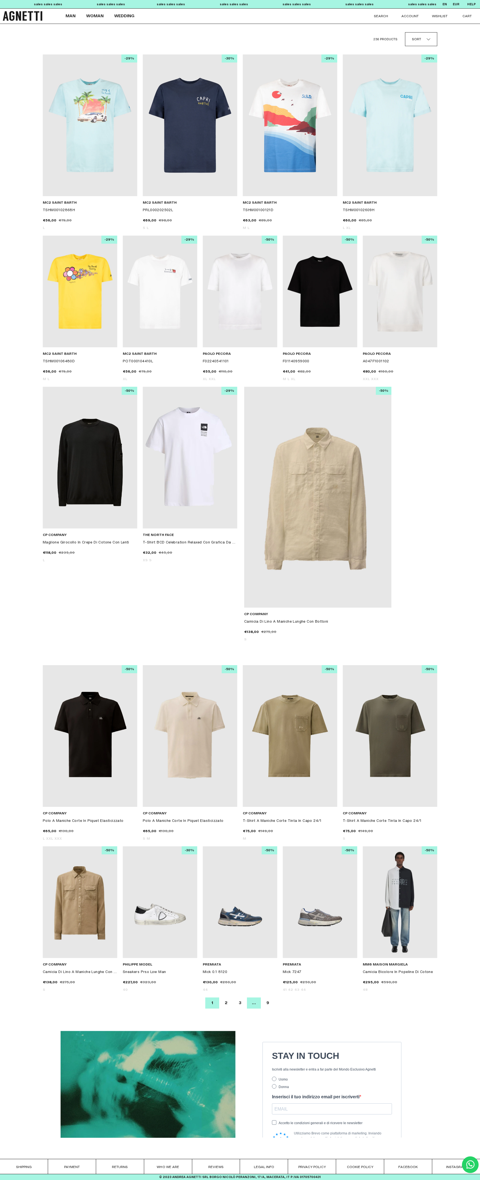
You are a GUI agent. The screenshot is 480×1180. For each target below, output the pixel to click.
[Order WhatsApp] (470, 1171)
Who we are (168, 1166)
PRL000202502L (158, 209)
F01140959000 (296, 360)
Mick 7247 (292, 971)
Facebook (408, 1166)
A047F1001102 (376, 360)
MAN (71, 16)
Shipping (24, 1166)
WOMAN (95, 16)
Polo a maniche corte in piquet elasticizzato (83, 820)
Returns (120, 1166)
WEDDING (124, 16)
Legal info (264, 1166)
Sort (416, 39)
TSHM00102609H (358, 209)
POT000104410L (138, 360)
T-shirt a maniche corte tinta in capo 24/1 (282, 820)
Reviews (215, 1166)
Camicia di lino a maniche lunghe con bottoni (286, 621)
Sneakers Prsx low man (144, 971)
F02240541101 (216, 360)
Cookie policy (360, 1166)
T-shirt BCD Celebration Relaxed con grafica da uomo (190, 542)
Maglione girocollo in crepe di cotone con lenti (86, 542)
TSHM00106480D (59, 360)
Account (410, 16)
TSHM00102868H (59, 209)
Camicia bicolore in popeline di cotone (398, 971)
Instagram (456, 1166)
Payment (72, 1166)
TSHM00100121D (258, 209)
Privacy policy (312, 1166)
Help (471, 4)
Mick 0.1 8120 (215, 971)
